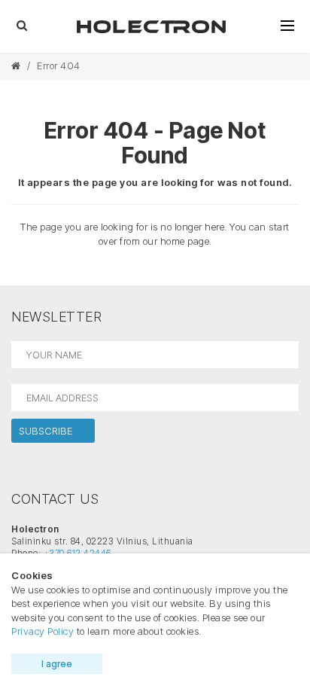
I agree (56, 663)
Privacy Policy (42, 631)
